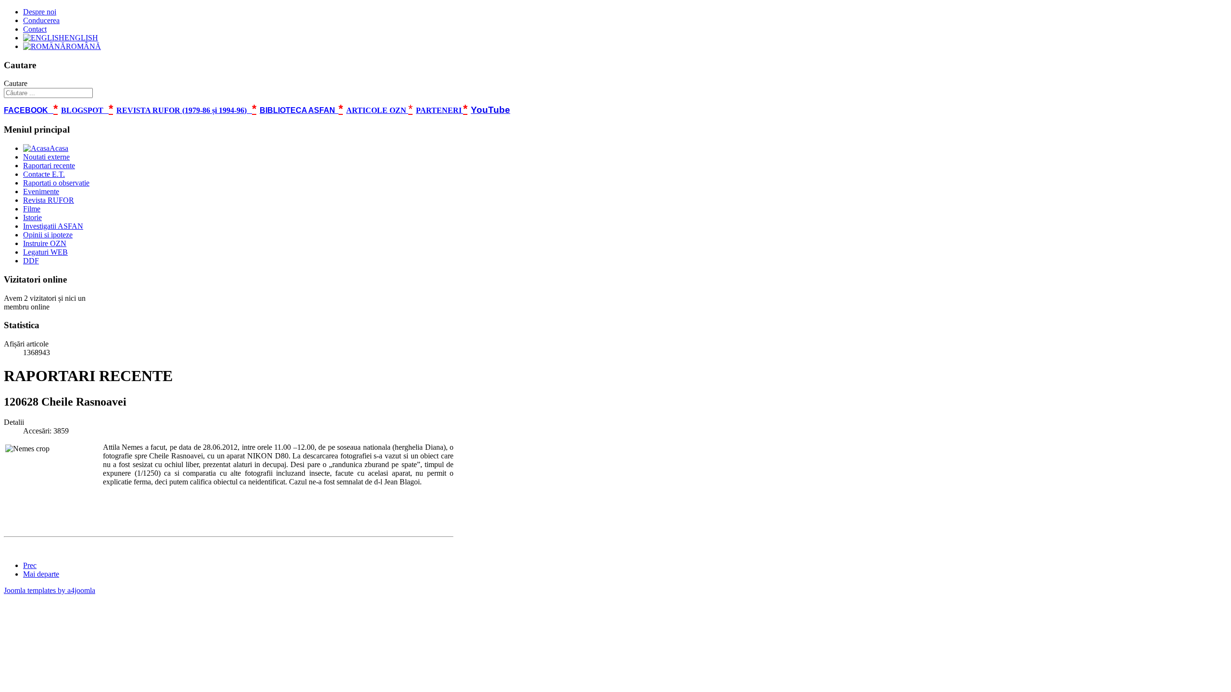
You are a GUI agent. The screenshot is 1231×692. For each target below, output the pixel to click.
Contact (35, 29)
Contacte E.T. (44, 174)
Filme (31, 209)
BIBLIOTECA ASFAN (297, 110)
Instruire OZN (44, 243)
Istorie (32, 217)
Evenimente (41, 191)
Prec (30, 565)
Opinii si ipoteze (48, 235)
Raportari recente (49, 165)
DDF (31, 261)
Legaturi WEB (45, 252)
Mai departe (41, 574)
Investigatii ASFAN (53, 226)
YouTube (490, 110)
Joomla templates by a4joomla (49, 590)
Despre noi (39, 12)
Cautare (15, 83)
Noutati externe (46, 157)
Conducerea (41, 20)
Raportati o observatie (56, 183)
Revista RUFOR (48, 200)
